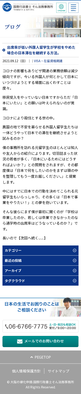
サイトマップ (58, 371)
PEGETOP (43, 357)
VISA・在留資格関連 (48, 61)
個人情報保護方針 (26, 371)
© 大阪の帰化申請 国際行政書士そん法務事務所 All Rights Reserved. (40, 384)
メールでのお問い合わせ (44, 341)
